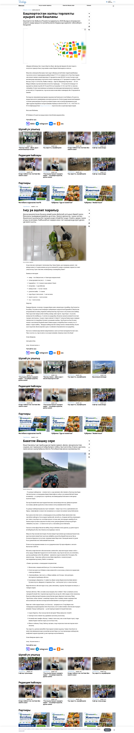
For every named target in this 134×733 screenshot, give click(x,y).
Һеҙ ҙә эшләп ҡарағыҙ (45, 5)
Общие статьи (27, 10)
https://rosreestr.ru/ (46, 106)
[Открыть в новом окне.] (30, 123)
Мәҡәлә (21, 5)
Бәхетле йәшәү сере (68, 5)
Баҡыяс (89, 5)
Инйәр (22, 1)
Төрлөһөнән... (27, 206)
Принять (107, 730)
